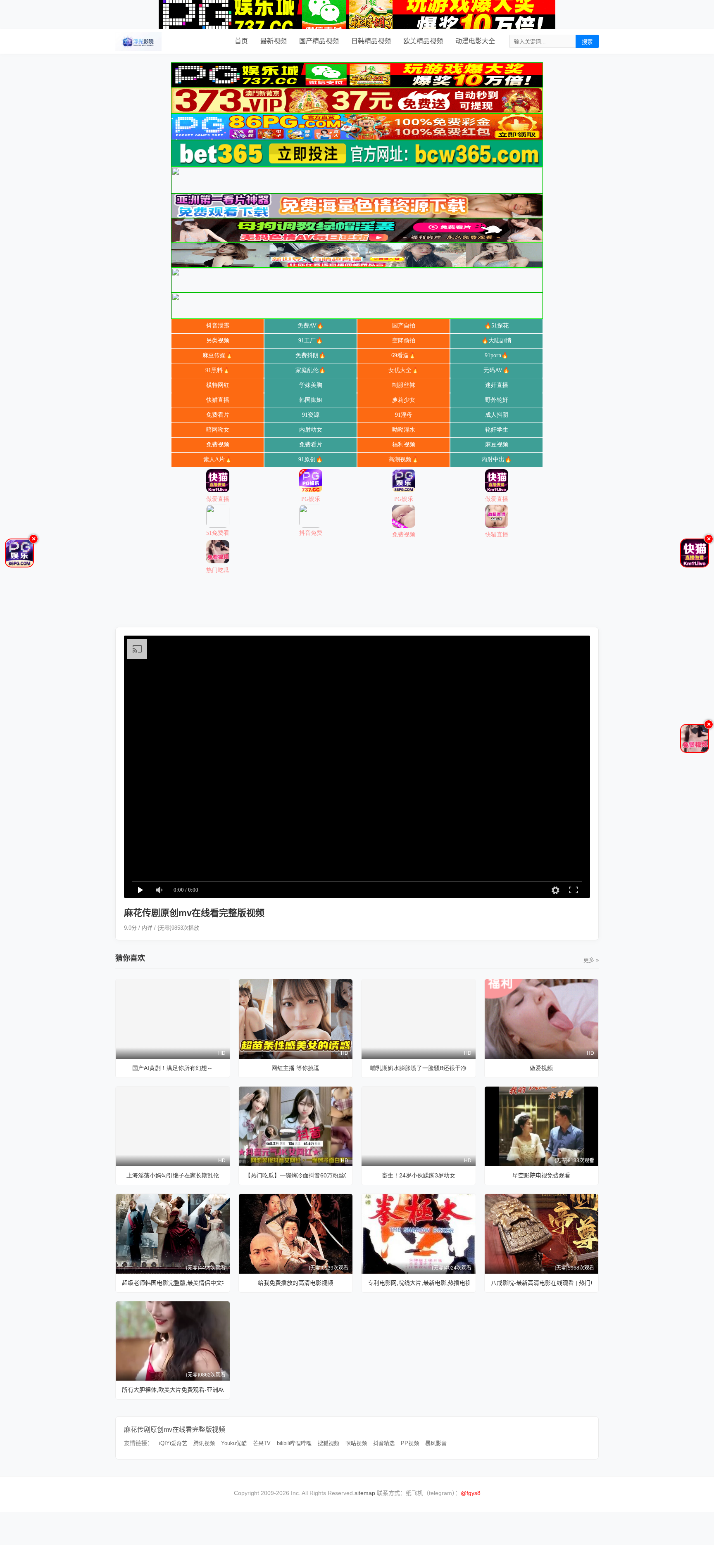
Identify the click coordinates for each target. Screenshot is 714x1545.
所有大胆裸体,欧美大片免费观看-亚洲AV (173, 1389)
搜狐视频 (328, 1443)
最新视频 (273, 41)
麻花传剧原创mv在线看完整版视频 (174, 1429)
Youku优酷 (234, 1443)
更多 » (591, 960)
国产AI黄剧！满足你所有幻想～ (172, 1068)
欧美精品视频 (423, 41)
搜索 (587, 42)
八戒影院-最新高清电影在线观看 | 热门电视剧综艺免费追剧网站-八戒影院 (542, 1282)
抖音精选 (384, 1443)
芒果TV (262, 1443)
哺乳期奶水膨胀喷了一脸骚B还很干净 (418, 1068)
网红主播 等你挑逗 (295, 1068)
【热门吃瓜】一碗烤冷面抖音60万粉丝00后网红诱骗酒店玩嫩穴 (296, 1175)
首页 (241, 41)
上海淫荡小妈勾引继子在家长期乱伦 (172, 1175)
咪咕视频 (356, 1443)
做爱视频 (541, 1068)
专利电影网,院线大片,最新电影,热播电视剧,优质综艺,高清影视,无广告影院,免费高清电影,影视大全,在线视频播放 (418, 1282)
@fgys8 (471, 1493)
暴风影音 (436, 1443)
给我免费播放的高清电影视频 (295, 1282)
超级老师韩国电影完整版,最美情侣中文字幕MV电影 (173, 1282)
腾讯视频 (204, 1443)
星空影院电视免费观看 (541, 1175)
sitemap (365, 1493)
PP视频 (410, 1443)
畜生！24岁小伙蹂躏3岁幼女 (418, 1175)
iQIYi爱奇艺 (173, 1443)
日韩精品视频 (371, 41)
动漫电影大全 (475, 41)
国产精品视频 (319, 41)
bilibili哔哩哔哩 (294, 1443)
